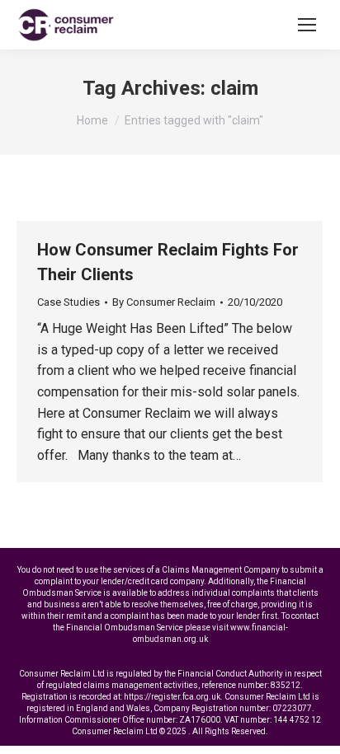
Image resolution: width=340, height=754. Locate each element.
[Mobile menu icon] (306, 24)
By (163, 302)
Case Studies (68, 302)
